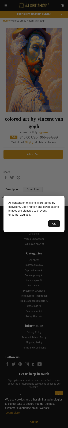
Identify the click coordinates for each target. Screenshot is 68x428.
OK (54, 223)
